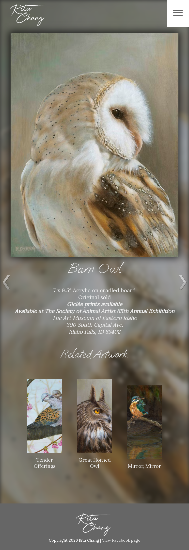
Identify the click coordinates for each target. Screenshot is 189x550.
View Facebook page (121, 540)
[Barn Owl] (94, 260)
